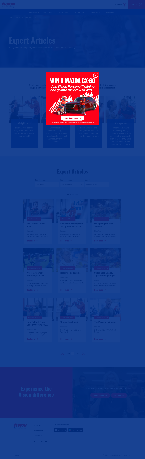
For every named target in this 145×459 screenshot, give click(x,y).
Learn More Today (71, 118)
